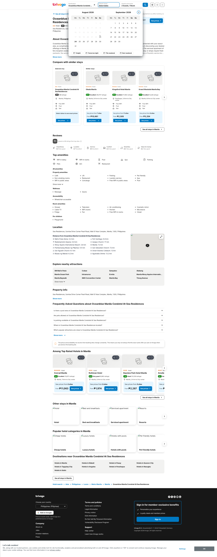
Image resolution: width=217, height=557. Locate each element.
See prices (155, 21)
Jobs (37, 530)
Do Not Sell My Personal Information (98, 519)
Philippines (76, 484)
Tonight (78, 53)
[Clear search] (94, 5)
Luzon (86, 484)
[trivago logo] (59, 5)
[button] (82, 4)
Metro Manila (96, 484)
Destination (72, 3)
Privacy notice (90, 512)
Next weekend (127, 53)
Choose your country (43, 502)
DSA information (91, 516)
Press (38, 537)
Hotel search (58, 484)
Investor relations (42, 534)
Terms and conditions (93, 506)
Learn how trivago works (94, 534)
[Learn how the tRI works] (81, 141)
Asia (67, 484)
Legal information (91, 509)
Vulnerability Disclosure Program (97, 522)
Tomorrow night (93, 53)
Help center (89, 531)
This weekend (110, 53)
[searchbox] (82, 5)
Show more (57, 57)
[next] (138, 12)
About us (39, 527)
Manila (107, 484)
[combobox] (82, 5)
